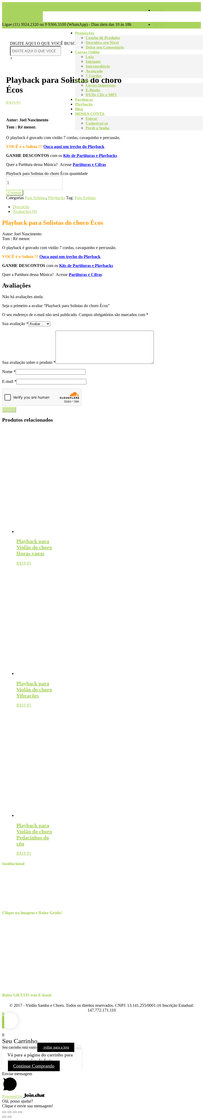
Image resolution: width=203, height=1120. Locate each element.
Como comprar (25, 878)
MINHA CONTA (89, 114)
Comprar (14, 193)
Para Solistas (35, 198)
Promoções (84, 33)
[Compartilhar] (9, 1112)
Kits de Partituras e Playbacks (90, 155)
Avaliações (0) (25, 211)
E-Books (93, 90)
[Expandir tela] (15, 1112)
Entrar (92, 118)
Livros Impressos (101, 85)
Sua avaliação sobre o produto (29, 362)
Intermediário (98, 66)
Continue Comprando (33, 1066)
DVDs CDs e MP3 (101, 95)
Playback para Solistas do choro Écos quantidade (47, 173)
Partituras (84, 99)
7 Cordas (94, 76)
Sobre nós (21, 874)
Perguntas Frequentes (30, 902)
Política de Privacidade (32, 897)
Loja (90, 57)
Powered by (12, 1096)
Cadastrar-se (97, 123)
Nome (9, 371)
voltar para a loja (56, 1047)
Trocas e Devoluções (30, 893)
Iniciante (93, 61)
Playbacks (84, 104)
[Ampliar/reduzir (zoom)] (20, 1112)
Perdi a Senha (97, 128)
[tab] (107, 206)
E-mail (9, 381)
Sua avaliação (15, 323)
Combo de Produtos (103, 38)
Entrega (19, 888)
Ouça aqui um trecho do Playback (73, 146)
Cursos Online (87, 52)
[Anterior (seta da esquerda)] (4, 1117)
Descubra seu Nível (102, 42)
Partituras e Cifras (89, 164)
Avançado (94, 71)
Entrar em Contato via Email (36, 883)
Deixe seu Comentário (105, 47)
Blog (79, 109)
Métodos (82, 80)
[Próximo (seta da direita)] (9, 1117)
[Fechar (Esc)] (4, 1112)
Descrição (21, 206)
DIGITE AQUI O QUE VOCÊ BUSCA (44, 43)
